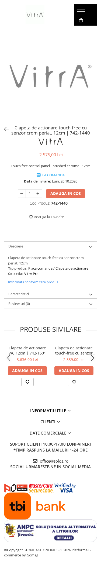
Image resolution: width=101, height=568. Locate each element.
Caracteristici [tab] (18, 293)
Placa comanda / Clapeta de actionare (58, 268)
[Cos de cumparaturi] (81, 20)
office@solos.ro (53, 461)
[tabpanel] (50, 76)
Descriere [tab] (15, 246)
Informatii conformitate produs (33, 282)
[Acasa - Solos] (35, 14)
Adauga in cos (65, 193)
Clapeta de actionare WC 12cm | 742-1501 (27, 350)
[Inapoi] (4, 129)
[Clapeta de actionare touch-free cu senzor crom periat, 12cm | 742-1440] (50, 76)
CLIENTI (48, 421)
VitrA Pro (31, 273)
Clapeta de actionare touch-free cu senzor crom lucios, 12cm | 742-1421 (74, 350)
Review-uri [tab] (19, 303)
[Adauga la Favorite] (27, 382)
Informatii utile (48, 410)
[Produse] (81, 11)
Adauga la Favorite (48, 216)
